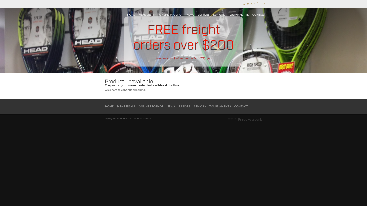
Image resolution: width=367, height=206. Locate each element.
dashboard (127, 119)
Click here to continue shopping (125, 90)
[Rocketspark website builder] (245, 120)
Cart (264, 3)
